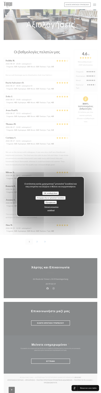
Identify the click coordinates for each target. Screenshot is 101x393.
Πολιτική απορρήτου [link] (51, 207)
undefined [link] (51, 210)
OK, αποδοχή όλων (50, 193)
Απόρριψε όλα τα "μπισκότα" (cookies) (50, 198)
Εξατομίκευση (50, 202)
